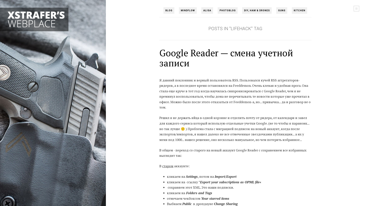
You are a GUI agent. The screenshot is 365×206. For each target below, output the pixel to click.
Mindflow (188, 10)
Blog (168, 10)
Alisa (207, 10)
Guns (281, 10)
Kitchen (299, 10)
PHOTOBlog (228, 10)
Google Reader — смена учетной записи (226, 58)
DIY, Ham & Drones (257, 10)
